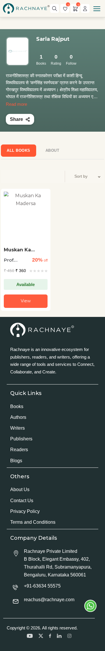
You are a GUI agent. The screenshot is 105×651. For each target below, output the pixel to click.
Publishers (21, 438)
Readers (19, 449)
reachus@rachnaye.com (49, 599)
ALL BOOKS (18, 150)
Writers (17, 428)
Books (16, 406)
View (26, 301)
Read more (16, 104)
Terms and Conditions (32, 522)
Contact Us (21, 500)
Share (16, 119)
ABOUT (53, 150)
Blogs (16, 460)
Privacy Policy (25, 511)
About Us (19, 489)
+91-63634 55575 (42, 585)
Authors (18, 417)
